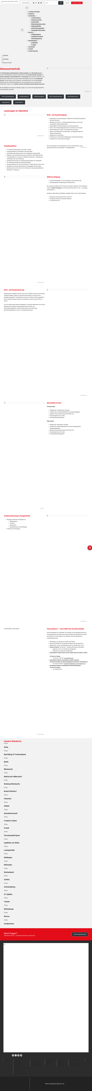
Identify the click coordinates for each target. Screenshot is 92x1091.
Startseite (5, 55)
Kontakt (67, 3)
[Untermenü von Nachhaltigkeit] (38, 40)
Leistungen (5, 59)
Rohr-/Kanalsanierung (55, 96)
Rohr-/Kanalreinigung (8, 96)
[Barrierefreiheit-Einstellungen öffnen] (90, 548)
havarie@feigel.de (68, 658)
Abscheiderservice (72, 96)
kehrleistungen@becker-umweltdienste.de (74, 663)
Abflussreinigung (39, 96)
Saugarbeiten (6, 102)
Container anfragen (77, 3)
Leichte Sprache (26, 3)
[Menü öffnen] (22, 30)
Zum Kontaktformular (80, 934)
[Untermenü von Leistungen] (36, 16)
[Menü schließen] (26, 8)
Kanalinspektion (24, 96)
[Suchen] (60, 3)
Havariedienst (19, 102)
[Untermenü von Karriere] (34, 32)
